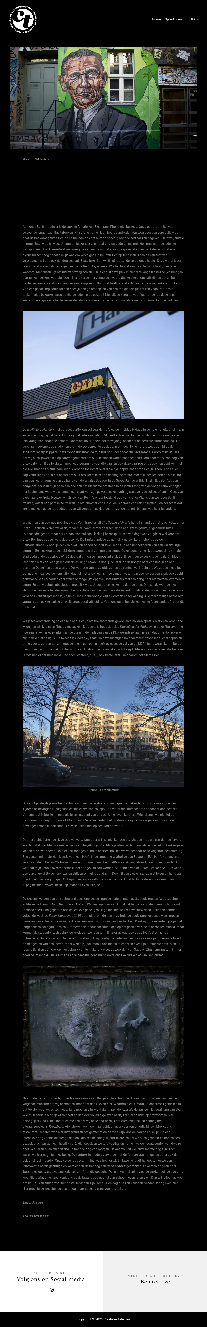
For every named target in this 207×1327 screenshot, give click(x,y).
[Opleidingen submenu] (184, 19)
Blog (26, 158)
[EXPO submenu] (198, 19)
